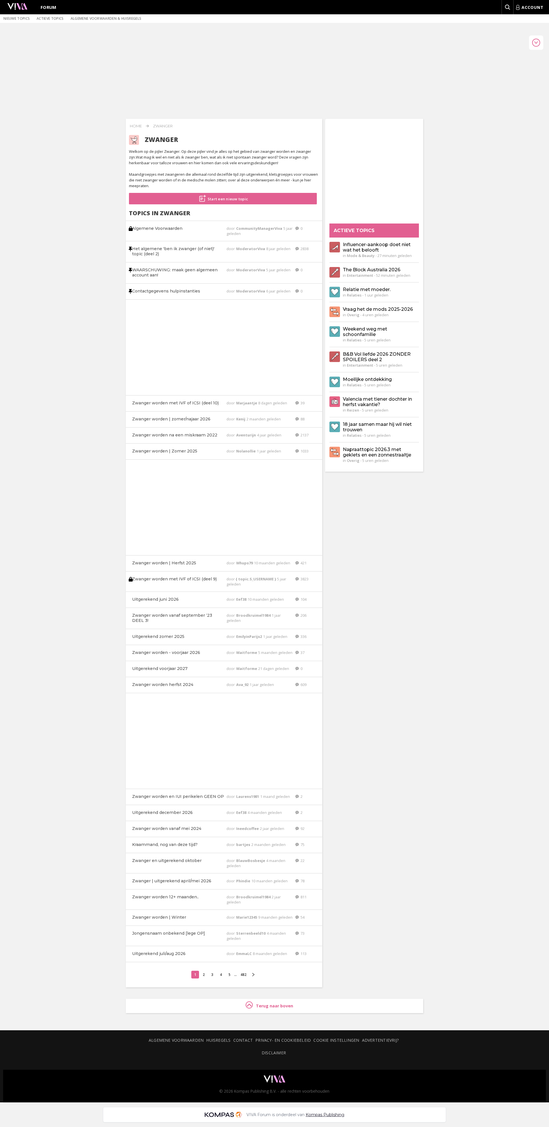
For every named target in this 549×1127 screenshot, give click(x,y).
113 (303, 953)
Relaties (354, 295)
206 (303, 615)
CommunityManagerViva (259, 228)
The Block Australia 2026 (371, 269)
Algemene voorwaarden (176, 1040)
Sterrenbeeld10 (251, 933)
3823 (304, 579)
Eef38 (241, 599)
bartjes (243, 844)
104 (303, 599)
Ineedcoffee (248, 828)
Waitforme (247, 652)
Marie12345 (247, 917)
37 (302, 652)
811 (303, 896)
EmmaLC (244, 953)
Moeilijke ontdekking (367, 379)
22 (302, 860)
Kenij (241, 419)
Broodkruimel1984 (253, 615)
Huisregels (218, 1040)
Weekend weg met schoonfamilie (365, 331)
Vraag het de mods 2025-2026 (378, 309)
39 (302, 403)
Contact (243, 1040)
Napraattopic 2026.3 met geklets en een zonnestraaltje (377, 452)
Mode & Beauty (361, 255)
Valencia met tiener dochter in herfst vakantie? (377, 401)
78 (302, 880)
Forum (49, 7)
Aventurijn (246, 435)
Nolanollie (246, 451)
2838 (304, 248)
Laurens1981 (248, 796)
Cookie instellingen (336, 1040)
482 (243, 974)
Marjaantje (247, 403)
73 (302, 933)
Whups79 (245, 563)
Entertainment (360, 275)
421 (303, 563)
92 (302, 828)
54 (302, 917)
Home (136, 126)
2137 (304, 435)
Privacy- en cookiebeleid (283, 1040)
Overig (353, 314)
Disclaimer (274, 1052)
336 (303, 636)
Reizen (353, 410)
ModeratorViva (251, 248)
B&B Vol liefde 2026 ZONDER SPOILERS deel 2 (377, 356)
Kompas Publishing (325, 1114)
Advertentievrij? (380, 1040)
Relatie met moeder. (367, 289)
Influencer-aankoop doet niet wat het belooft (377, 247)
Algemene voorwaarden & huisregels (106, 18)
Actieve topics (50, 18)
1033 (304, 451)
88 (302, 419)
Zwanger (163, 126)
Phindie (243, 880)
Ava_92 (242, 684)
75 (302, 844)
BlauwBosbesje (251, 860)
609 (303, 684)
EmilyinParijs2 (249, 636)
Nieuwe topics (16, 18)
